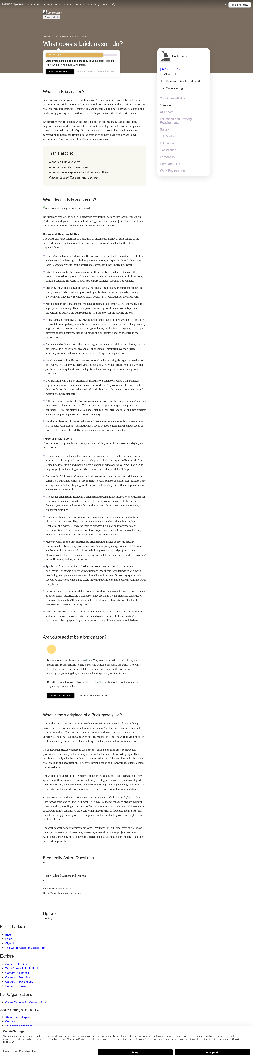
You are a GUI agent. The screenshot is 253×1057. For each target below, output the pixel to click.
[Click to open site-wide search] (113, 5)
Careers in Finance (17, 973)
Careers (68, 4)
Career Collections (16, 964)
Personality (167, 157)
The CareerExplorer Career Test (25, 948)
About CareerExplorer (18, 1017)
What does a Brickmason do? (68, 167)
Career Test (33, 4)
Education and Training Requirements (176, 120)
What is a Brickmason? (64, 161)
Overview (166, 105)
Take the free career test (60, 71)
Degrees (80, 4)
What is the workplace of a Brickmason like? (78, 172)
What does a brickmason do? (83, 43)
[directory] (94, 166)
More (105, 4)
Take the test (240, 4)
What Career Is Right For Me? (24, 968)
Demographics (170, 163)
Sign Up (10, 943)
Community (93, 4)
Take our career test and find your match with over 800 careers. (80, 62)
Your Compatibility (172, 98)
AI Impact (166, 112)
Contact (10, 1021)
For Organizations (51, 4)
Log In (223, 4)
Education (167, 143)
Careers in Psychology (19, 981)
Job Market (168, 136)
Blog (8, 934)
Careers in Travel (15, 986)
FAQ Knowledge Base (19, 1026)
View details (51, 17)
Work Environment (173, 170)
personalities (84, 660)
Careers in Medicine (17, 977)
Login (8, 939)
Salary (164, 129)
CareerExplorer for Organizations (25, 1002)
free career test (95, 682)
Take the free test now (60, 695)
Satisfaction (168, 150)
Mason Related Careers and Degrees (73, 177)
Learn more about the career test (95, 71)
